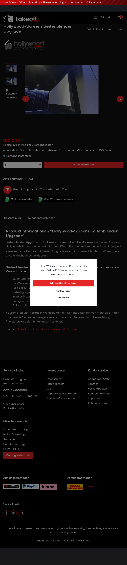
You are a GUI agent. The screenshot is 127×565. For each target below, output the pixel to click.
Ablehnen (63, 297)
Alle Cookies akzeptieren (63, 283)
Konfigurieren (63, 291)
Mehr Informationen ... (63, 274)
